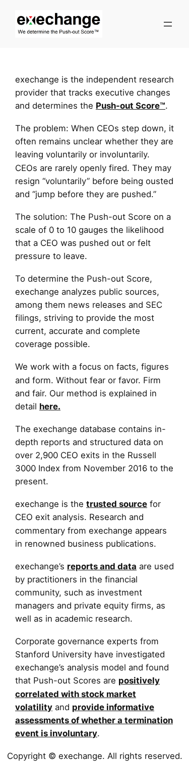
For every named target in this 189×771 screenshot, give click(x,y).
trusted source (116, 504)
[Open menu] (168, 24)
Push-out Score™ (130, 106)
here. (49, 406)
